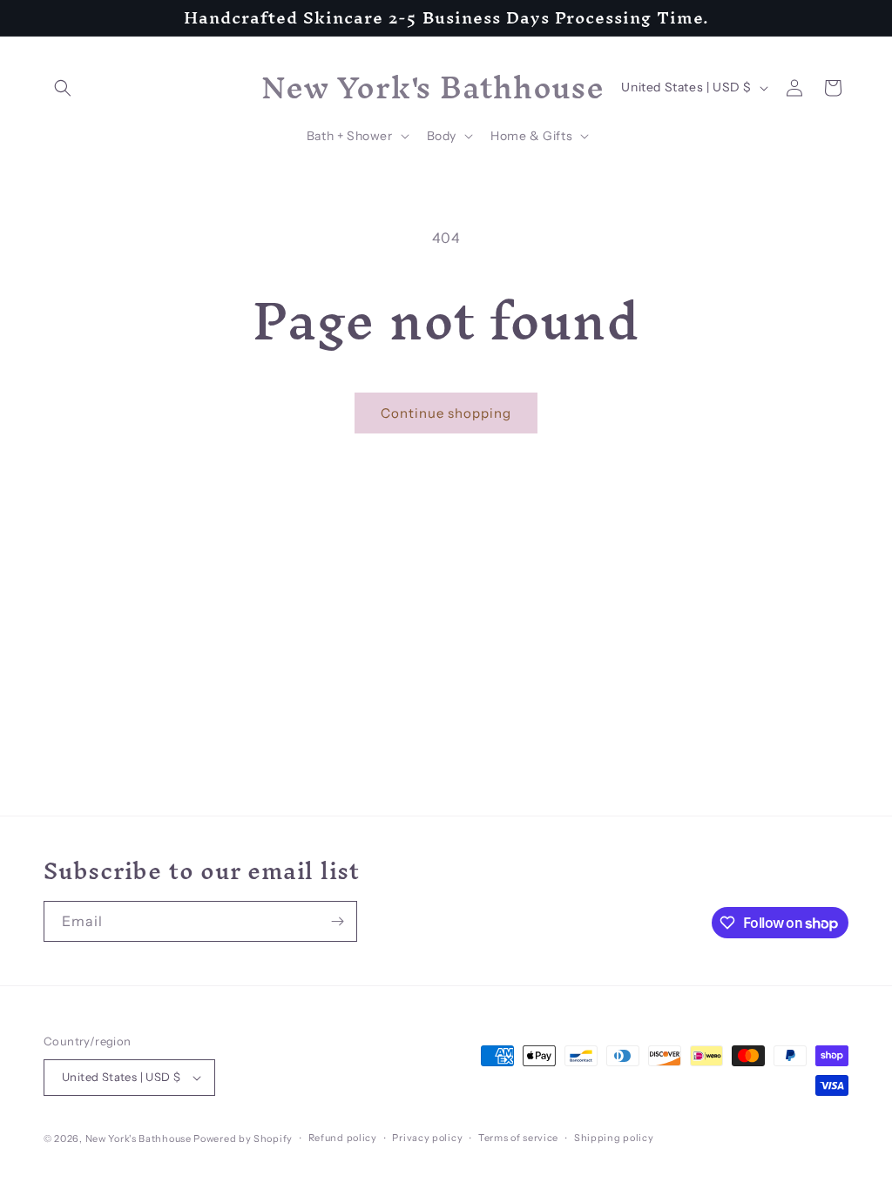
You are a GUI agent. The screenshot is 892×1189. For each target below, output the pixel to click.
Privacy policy (427, 1138)
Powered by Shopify (243, 1138)
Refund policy (342, 1138)
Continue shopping (446, 413)
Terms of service (518, 1138)
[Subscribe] (337, 921)
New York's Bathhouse (138, 1138)
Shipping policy (614, 1138)
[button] (63, 88)
